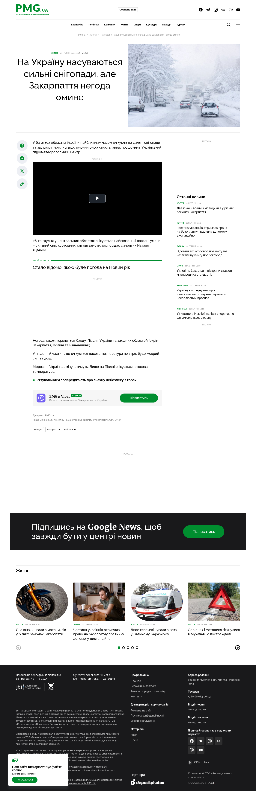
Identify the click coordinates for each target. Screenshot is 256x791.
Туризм (181, 24)
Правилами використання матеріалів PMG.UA (70, 783)
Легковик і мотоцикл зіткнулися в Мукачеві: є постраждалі (214, 632)
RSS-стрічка (201, 762)
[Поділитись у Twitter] (22, 171)
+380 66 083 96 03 (199, 696)
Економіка (77, 24)
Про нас (136, 680)
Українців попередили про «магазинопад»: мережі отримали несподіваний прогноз (201, 294)
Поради (166, 24)
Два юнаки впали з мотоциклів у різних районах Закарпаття (205, 210)
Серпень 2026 (128, 9)
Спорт (137, 24)
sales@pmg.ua (197, 722)
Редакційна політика (143, 686)
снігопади (70, 429)
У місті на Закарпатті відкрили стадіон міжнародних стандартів (204, 272)
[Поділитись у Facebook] (22, 145)
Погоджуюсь (24, 779)
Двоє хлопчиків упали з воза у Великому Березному (154, 632)
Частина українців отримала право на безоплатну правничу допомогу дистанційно (202, 231)
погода (38, 429)
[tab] (119, 647)
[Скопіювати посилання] (22, 183)
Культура (151, 24)
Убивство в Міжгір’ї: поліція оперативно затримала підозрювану (205, 315)
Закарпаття (53, 429)
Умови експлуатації (143, 720)
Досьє (134, 740)
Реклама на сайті (141, 710)
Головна (80, 35)
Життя (124, 24)
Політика (93, 24)
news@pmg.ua (197, 709)
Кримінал (109, 24)
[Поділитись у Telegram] (22, 158)
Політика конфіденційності (147, 715)
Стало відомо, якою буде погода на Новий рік (81, 267)
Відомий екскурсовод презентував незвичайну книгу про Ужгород (202, 253)
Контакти (136, 696)
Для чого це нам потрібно (24, 774)
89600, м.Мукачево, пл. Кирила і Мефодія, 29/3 (214, 681)
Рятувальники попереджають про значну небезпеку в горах (86, 380)
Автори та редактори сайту (148, 691)
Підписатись (139, 398)
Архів (134, 734)
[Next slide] (238, 648)
